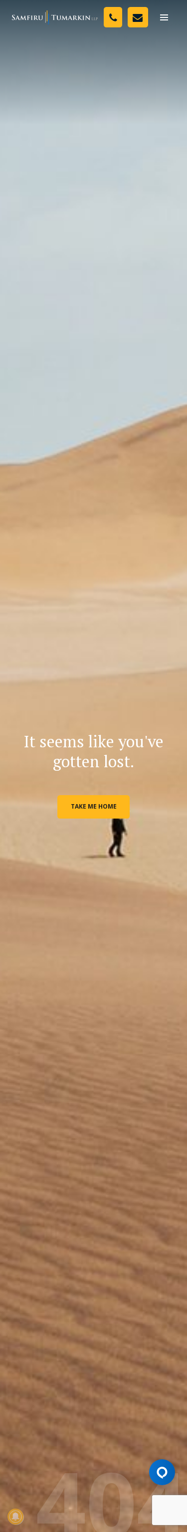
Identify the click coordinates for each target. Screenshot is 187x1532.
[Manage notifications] (15, 1517)
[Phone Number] (113, 17)
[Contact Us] (138, 17)
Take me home (94, 806)
